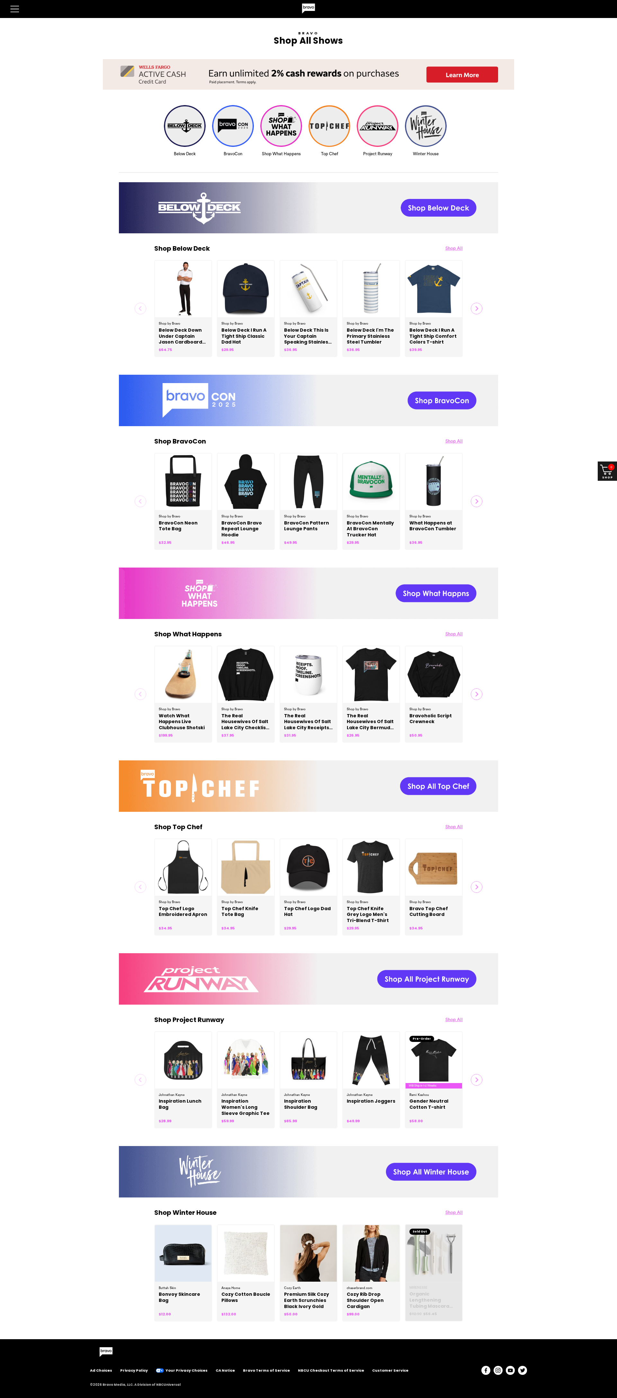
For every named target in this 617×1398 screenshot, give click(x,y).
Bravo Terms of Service (266, 1370)
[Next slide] (476, 308)
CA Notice (225, 1370)
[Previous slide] (140, 308)
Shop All (454, 248)
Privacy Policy (134, 1370)
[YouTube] (510, 1370)
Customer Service (390, 1370)
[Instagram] (498, 1370)
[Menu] (15, 9)
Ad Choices (101, 1370)
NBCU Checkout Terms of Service (331, 1370)
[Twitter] (522, 1370)
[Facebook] (485, 1370)
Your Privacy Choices (186, 1370)
